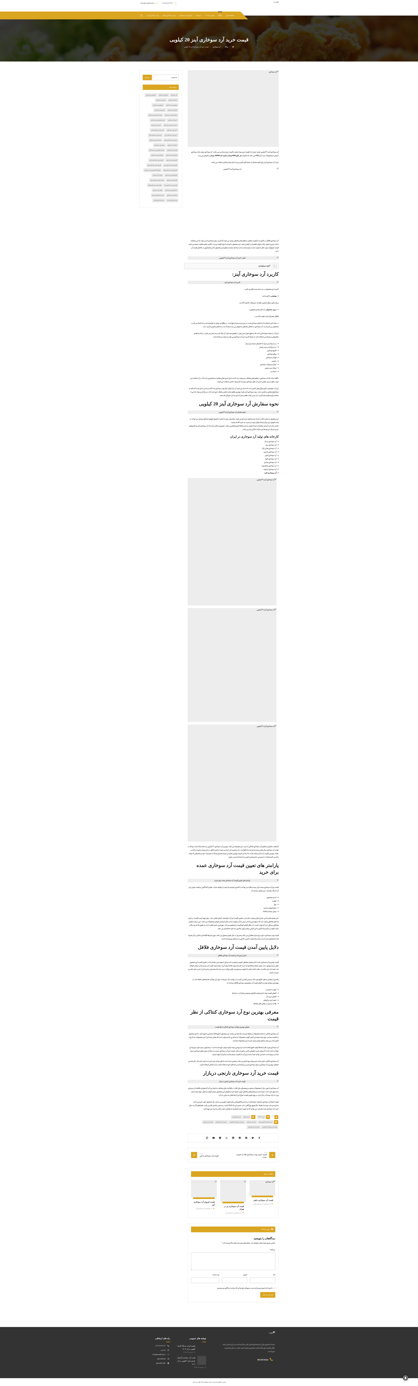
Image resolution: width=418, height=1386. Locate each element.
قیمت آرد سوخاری (208, 1122)
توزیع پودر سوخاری (158, 105)
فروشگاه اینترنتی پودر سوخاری (152, 170)
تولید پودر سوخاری (160, 110)
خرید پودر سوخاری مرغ (171, 135)
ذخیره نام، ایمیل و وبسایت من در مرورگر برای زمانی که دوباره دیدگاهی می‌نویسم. (245, 1288)
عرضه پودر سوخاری (159, 145)
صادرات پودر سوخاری (155, 140)
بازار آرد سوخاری (173, 100)
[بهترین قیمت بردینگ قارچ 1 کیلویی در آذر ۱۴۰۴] (201, 1348)
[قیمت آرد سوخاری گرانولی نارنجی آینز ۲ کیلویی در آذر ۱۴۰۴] (201, 1360)
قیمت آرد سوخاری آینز (253, 1127)
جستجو (147, 77)
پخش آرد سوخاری (157, 190)
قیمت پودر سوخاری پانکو (154, 185)
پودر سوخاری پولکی (159, 200)
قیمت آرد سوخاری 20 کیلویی (269, 1127)
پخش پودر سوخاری (172, 195)
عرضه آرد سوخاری (172, 145)
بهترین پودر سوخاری (171, 105)
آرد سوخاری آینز (236, 1117)
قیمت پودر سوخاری (172, 180)
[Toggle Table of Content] (273, 266)
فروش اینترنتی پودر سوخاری (156, 150)
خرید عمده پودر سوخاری (170, 125)
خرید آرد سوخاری (251, 1122)
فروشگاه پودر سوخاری (171, 175)
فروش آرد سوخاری (172, 150)
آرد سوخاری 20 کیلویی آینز (265, 1122)
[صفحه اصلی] (233, 47)
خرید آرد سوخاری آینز (221, 1122)
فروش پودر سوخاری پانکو (170, 170)
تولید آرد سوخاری (172, 110)
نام (274, 1274)
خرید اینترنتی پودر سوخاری (158, 120)
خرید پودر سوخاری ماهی (157, 130)
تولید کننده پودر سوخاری (155, 115)
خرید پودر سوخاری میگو (155, 135)
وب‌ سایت (215, 1274)
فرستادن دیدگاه (267, 1295)
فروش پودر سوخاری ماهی (156, 160)
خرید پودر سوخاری (172, 130)
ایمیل (245, 1274)
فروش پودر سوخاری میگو (154, 165)
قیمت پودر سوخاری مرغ (171, 185)
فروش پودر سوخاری (171, 160)
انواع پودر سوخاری (151, 95)
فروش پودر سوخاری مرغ (170, 165)
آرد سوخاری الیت (270, 473)
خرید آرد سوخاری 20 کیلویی (237, 1122)
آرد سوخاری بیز (230, 1213)
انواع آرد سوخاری (163, 95)
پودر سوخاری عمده (172, 200)
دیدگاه (272, 1249)
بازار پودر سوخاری (160, 100)
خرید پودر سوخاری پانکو (170, 140)
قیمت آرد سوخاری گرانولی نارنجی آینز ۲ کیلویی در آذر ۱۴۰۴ (186, 1361)
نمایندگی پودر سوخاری (171, 190)
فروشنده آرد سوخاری (171, 155)
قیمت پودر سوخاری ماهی (157, 180)
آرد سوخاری (246, 1117)
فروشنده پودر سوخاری (157, 155)
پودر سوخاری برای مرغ (158, 195)
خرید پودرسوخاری (156, 125)
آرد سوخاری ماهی (258, 1204)
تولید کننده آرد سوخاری (171, 115)
